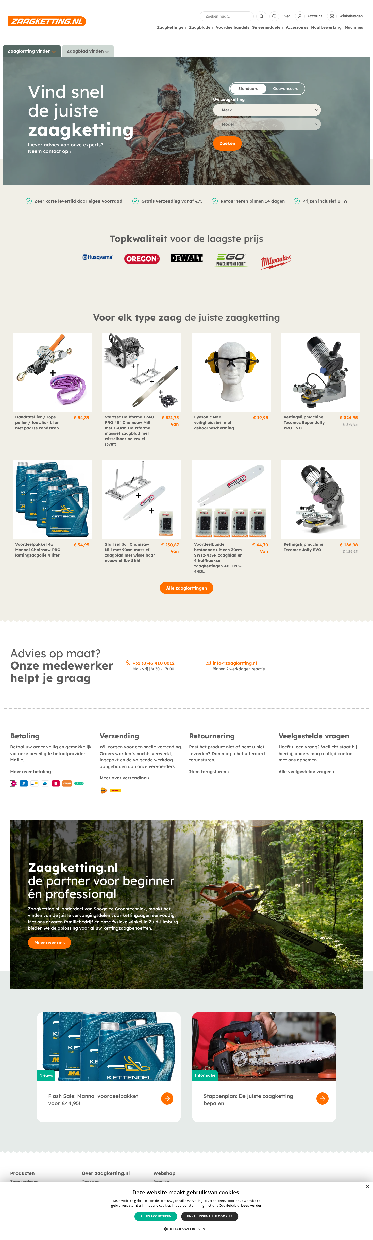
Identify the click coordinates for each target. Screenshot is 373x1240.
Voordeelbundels (232, 27)
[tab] (32, 51)
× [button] (367, 1187)
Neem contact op (48, 151)
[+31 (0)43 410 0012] (128, 662)
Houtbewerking (326, 27)
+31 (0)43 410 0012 (153, 663)
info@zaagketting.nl (235, 663)
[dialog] (186, 1211)
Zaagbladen (201, 27)
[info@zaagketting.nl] (208, 662)
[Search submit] (261, 16)
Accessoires (297, 27)
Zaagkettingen (171, 27)
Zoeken (227, 143)
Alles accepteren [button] (156, 1216)
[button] (186, 1229)
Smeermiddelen (267, 27)
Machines (354, 27)
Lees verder (251, 1205)
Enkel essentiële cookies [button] (209, 1216)
